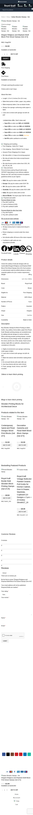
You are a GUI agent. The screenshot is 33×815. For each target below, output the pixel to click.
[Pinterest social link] (20, 754)
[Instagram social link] (12, 754)
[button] (4, 249)
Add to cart (14, 54)
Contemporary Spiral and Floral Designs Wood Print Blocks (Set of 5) (8, 430)
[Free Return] (3, 73)
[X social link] (8, 754)
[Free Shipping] (3, 64)
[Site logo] (10, 5)
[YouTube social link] (16, 754)
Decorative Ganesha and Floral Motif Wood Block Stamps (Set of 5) (24, 430)
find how (26, 135)
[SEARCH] (32, 9)
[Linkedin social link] (25, 754)
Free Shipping (5, 68)
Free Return (4, 76)
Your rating (5, 591)
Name (3, 618)
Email (3, 625)
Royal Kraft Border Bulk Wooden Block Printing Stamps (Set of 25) (7, 483)
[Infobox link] (22, 2)
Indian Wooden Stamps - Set (21, 17)
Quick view (3, 422)
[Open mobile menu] (1, 5)
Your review (5, 597)
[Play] (16, 387)
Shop (8, 17)
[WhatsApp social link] (29, 754)
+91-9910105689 (7, 760)
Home (3, 17)
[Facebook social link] (4, 754)
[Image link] (10, 653)
